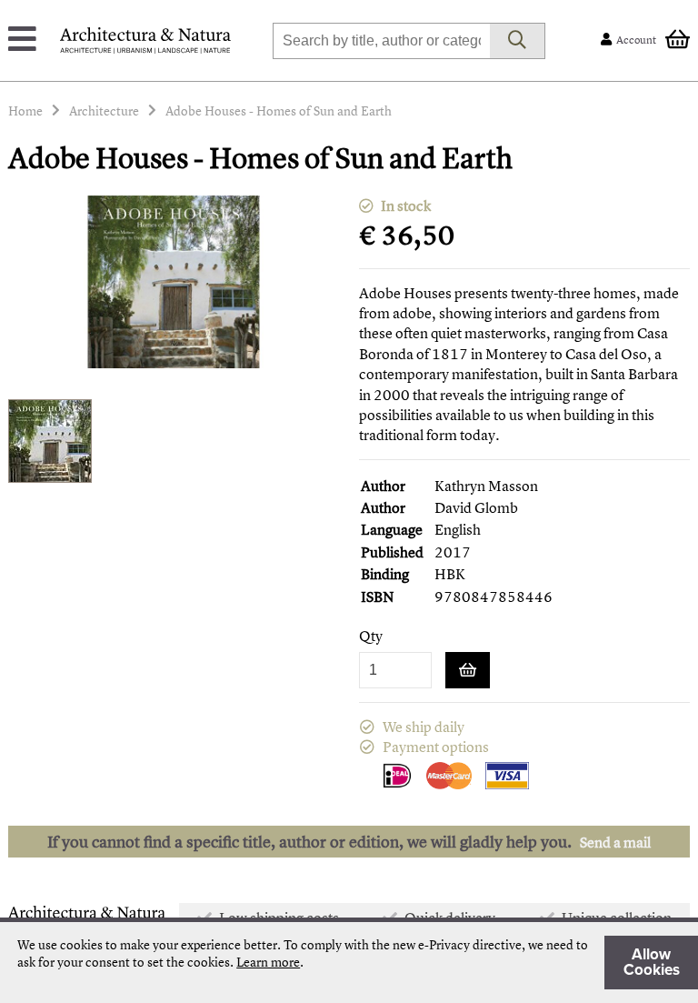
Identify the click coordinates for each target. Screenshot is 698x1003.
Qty (371, 636)
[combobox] (381, 41)
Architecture (104, 110)
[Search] (517, 41)
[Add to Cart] (467, 670)
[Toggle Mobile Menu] (22, 40)
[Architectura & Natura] (145, 40)
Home (25, 110)
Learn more (268, 961)
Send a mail (615, 842)
